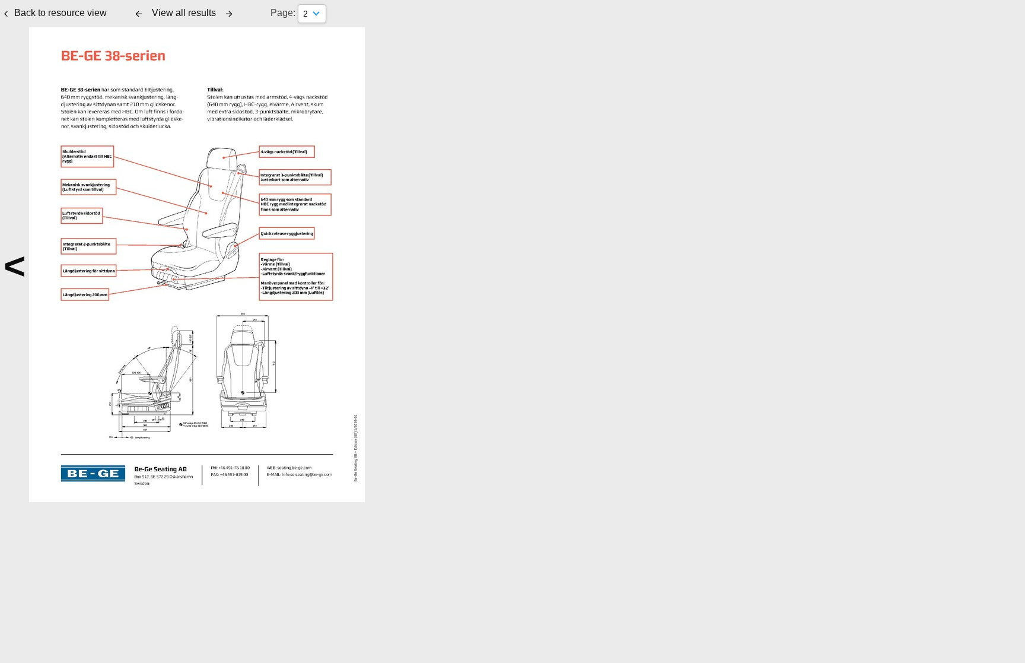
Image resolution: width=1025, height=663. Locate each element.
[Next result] (229, 13)
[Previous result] (139, 13)
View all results (184, 13)
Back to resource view (60, 13)
